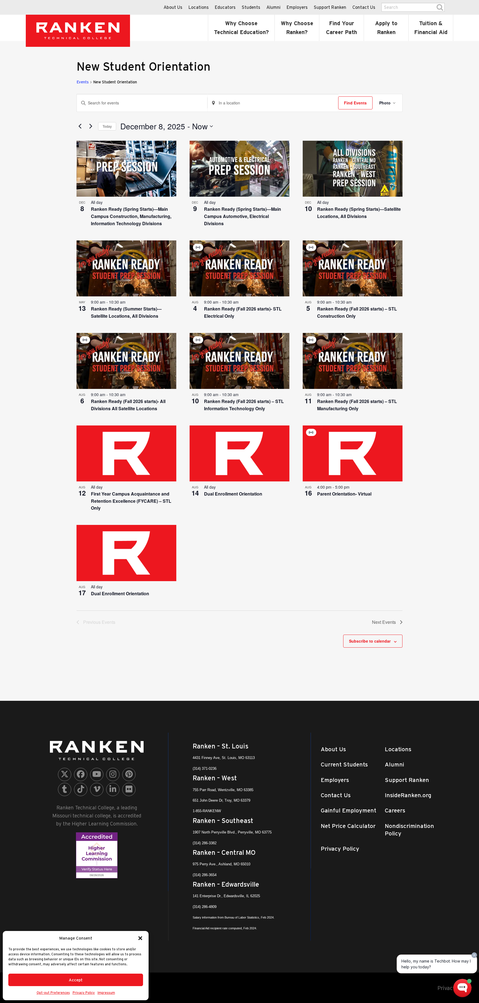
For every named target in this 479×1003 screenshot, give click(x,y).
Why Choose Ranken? (297, 27)
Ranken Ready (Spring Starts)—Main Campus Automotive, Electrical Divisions (242, 216)
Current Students (344, 764)
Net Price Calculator (348, 826)
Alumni (273, 7)
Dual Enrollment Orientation (233, 494)
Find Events (355, 103)
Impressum (106, 992)
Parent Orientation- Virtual (344, 494)
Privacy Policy (84, 992)
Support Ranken (330, 7)
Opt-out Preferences (53, 992)
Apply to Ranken (386, 27)
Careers (395, 810)
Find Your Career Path (341, 27)
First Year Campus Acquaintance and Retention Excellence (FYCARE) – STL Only (131, 501)
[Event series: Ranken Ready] (106, 202)
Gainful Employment (348, 810)
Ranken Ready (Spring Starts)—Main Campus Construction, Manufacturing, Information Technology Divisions (131, 216)
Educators (225, 7)
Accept (76, 980)
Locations (198, 7)
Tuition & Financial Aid (430, 27)
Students (251, 7)
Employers (297, 7)
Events (83, 82)
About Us (173, 7)
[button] (140, 938)
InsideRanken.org (408, 795)
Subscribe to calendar (370, 641)
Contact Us (363, 7)
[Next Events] (90, 126)
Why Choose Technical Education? (241, 27)
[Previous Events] (80, 126)
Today (107, 126)
